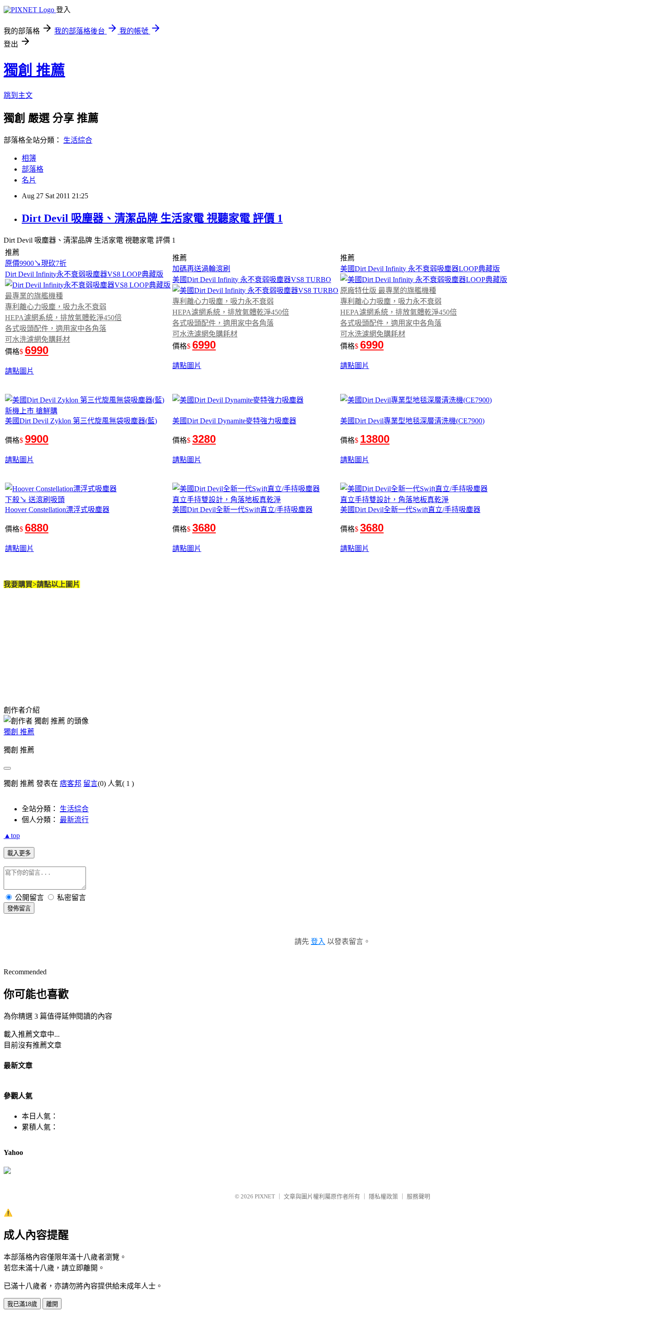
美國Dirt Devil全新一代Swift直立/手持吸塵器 (242, 509)
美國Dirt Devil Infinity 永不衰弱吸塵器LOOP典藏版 (420, 269)
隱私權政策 (383, 1196)
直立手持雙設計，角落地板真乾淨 (226, 499)
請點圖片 (19, 371)
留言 (90, 783)
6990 (36, 350)
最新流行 (74, 820)
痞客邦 (70, 783)
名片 (29, 180)
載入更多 (19, 853)
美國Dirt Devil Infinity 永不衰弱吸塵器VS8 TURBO (251, 279)
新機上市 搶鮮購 (31, 411)
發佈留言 (19, 908)
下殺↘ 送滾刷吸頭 (35, 499)
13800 (375, 439)
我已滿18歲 (22, 1304)
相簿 (29, 158)
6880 (36, 528)
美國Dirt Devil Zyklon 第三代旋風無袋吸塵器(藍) (81, 421)
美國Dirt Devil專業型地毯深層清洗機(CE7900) (412, 421)
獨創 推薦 (34, 70)
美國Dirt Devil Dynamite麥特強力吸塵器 (234, 421)
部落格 (32, 169)
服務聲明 (418, 1196)
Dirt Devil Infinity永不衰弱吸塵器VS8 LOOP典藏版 (84, 274)
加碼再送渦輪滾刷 (201, 269)
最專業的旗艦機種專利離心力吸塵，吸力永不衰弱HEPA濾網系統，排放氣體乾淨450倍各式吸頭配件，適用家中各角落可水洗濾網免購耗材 (63, 317)
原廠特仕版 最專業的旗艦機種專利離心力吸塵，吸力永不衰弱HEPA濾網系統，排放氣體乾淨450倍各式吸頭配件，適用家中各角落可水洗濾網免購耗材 (398, 312)
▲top (12, 835)
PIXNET (265, 1196)
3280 (204, 439)
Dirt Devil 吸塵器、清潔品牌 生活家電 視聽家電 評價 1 (152, 218)
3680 (204, 528)
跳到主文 (18, 95)
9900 (36, 439)
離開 (52, 1304)
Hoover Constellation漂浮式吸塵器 (57, 509)
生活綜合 (77, 140)
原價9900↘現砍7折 (35, 263)
